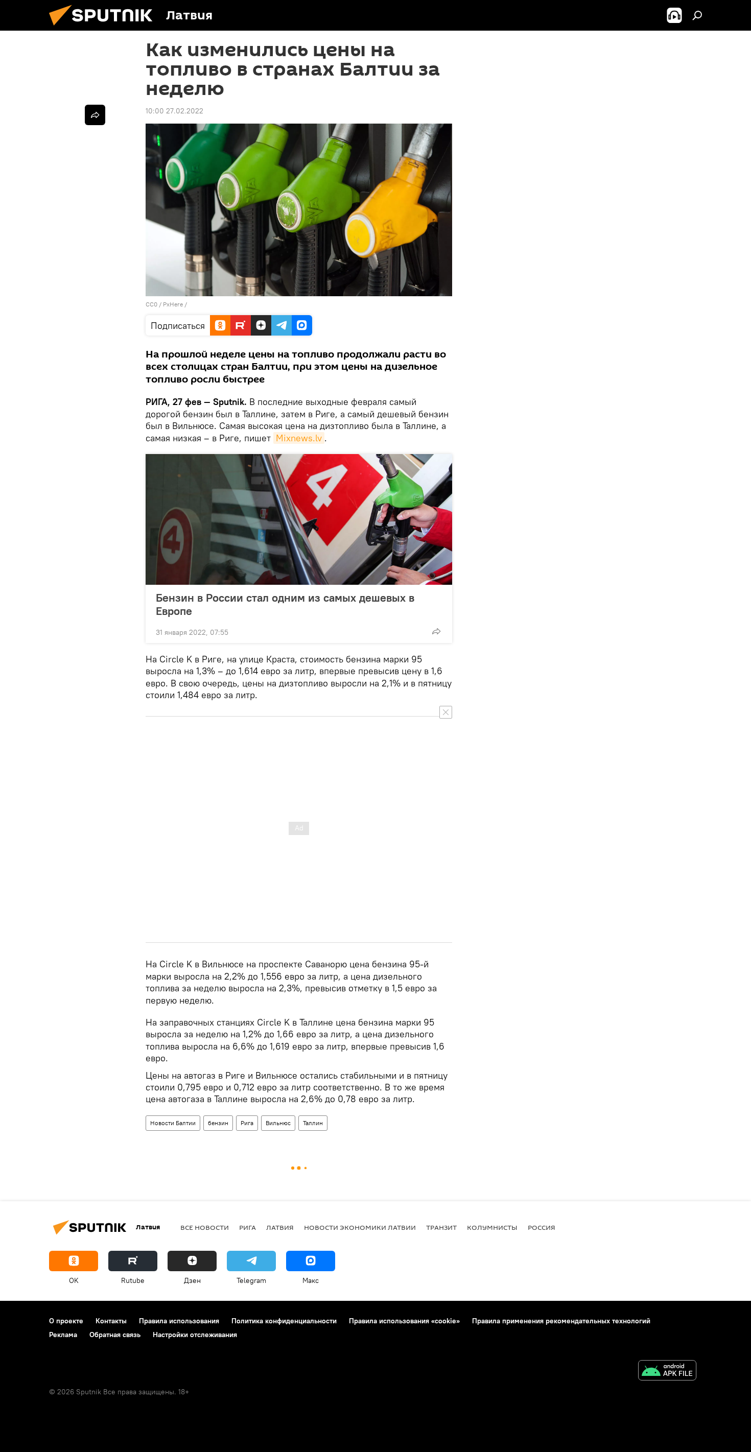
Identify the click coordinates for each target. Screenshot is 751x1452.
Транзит (441, 1227)
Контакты (111, 1320)
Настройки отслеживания (195, 1334)
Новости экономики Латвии (360, 1227)
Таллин (313, 1123)
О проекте (66, 1320)
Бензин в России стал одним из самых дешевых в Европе (285, 604)
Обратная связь (114, 1334)
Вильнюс (278, 1123)
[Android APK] (667, 1371)
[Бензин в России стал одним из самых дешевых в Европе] (299, 519)
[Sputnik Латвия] (104, 28)
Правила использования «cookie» (404, 1320)
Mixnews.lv (299, 438)
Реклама (63, 1334)
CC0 (151, 304)
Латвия (280, 1227)
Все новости (204, 1227)
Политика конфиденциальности (284, 1320)
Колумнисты (492, 1227)
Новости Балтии (173, 1123)
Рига (247, 1123)
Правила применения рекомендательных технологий (561, 1320)
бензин (218, 1123)
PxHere (173, 304)
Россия (541, 1227)
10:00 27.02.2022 (174, 110)
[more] (436, 631)
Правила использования (179, 1320)
